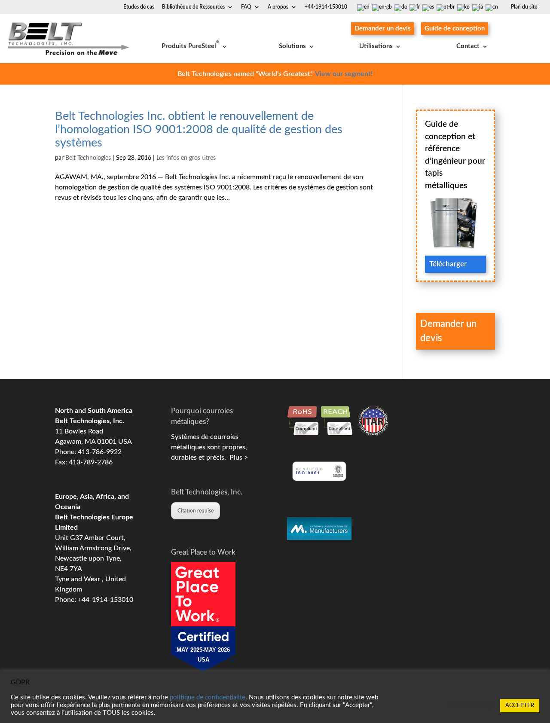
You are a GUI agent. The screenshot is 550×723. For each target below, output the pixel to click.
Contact (468, 46)
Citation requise (195, 510)
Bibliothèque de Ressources (193, 6)
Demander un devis (382, 28)
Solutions (292, 46)
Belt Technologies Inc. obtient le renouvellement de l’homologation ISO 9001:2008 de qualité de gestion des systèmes (198, 129)
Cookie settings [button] (471, 705)
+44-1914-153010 (326, 6)
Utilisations (376, 46)
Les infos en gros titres (186, 158)
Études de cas (138, 6)
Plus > (237, 457)
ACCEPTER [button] (519, 705)
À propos (278, 6)
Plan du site (524, 6)
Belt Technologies (88, 158)
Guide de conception (455, 28)
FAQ (246, 6)
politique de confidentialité (207, 697)
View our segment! (344, 73)
